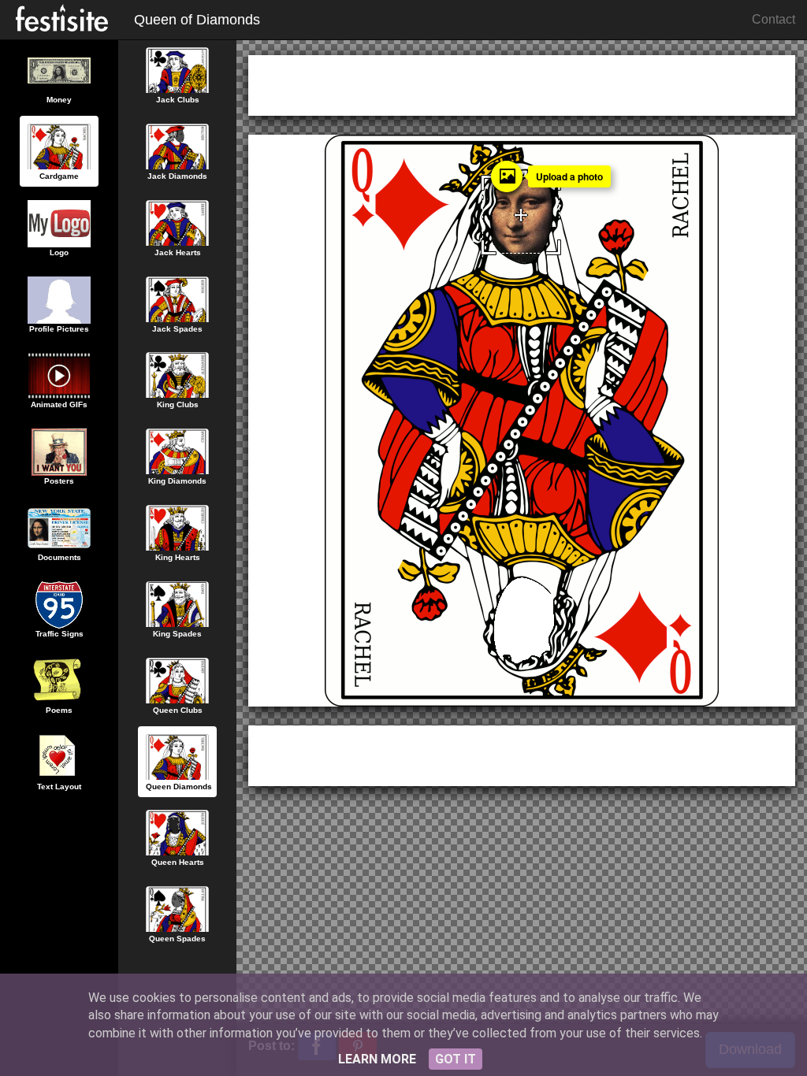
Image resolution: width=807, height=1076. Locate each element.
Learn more (377, 1059)
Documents (59, 557)
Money (59, 99)
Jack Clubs (177, 99)
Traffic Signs (59, 633)
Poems (59, 710)
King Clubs (178, 404)
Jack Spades (177, 329)
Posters (59, 481)
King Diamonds (177, 481)
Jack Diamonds (177, 176)
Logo (59, 252)
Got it (455, 1059)
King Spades (177, 633)
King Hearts (177, 557)
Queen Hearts (177, 862)
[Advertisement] (521, 82)
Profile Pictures (59, 329)
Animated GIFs (59, 404)
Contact (773, 19)
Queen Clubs (178, 710)
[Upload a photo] (507, 176)
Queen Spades (177, 938)
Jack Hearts (177, 252)
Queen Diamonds (179, 786)
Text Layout (59, 786)
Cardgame (59, 176)
